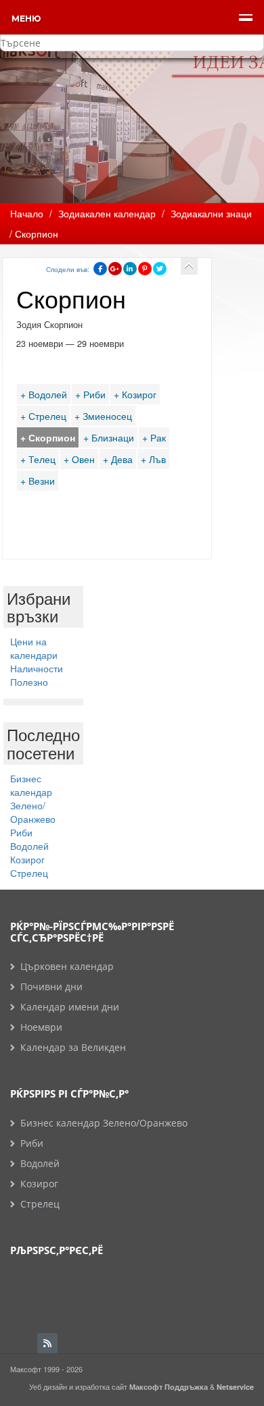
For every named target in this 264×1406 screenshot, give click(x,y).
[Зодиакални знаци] (189, 266)
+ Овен (79, 459)
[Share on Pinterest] (145, 268)
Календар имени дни (69, 1006)
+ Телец (38, 459)
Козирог (27, 859)
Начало (26, 213)
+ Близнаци (108, 437)
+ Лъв (153, 459)
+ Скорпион (47, 437)
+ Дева (118, 459)
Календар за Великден (73, 1047)
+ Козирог (135, 394)
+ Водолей (43, 394)
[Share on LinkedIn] (130, 268)
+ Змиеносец (103, 416)
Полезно (29, 681)
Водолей (29, 846)
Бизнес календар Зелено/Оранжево (33, 799)
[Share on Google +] (115, 268)
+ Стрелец (43, 416)
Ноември (41, 1027)
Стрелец (29, 873)
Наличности (36, 668)
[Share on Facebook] (100, 268)
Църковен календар (67, 966)
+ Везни (37, 480)
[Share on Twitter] (160, 268)
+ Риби (90, 394)
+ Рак (154, 437)
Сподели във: (67, 269)
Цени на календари (34, 647)
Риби (21, 832)
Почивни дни (51, 986)
